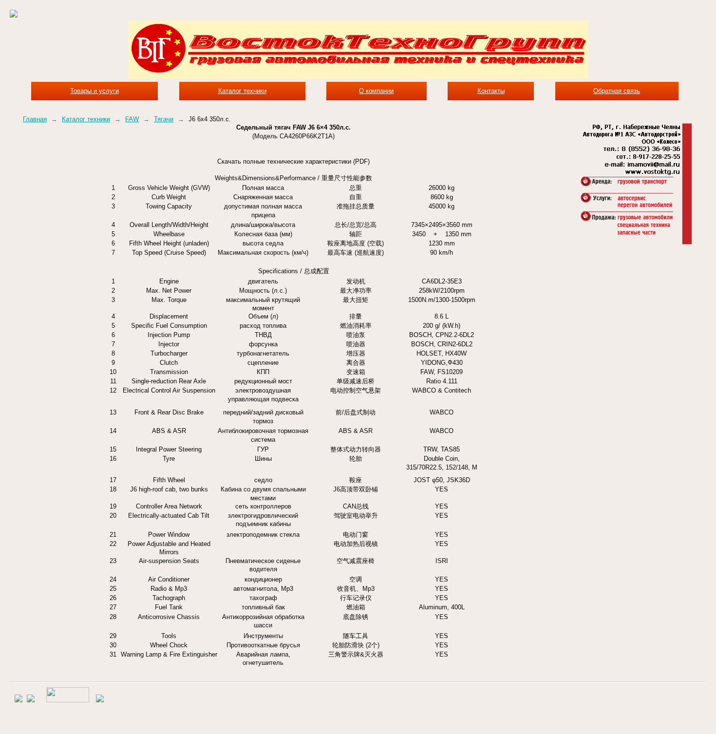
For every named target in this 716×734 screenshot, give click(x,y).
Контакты (491, 90)
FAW (132, 119)
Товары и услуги (94, 90)
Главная (35, 119)
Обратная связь (616, 90)
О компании (376, 90)
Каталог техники (242, 90)
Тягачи (163, 119)
